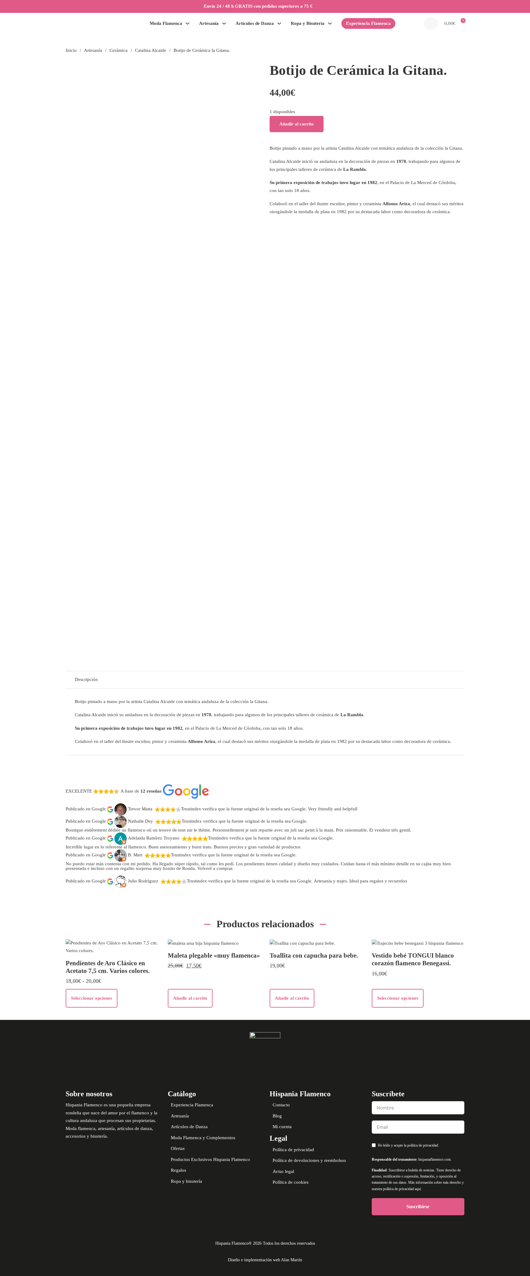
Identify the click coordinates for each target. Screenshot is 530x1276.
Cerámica (118, 50)
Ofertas (178, 1148)
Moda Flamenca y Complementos (203, 1137)
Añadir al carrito (296, 123)
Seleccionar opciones (91, 998)
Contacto (281, 1104)
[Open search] (431, 23)
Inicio (71, 50)
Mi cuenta (282, 1126)
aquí (418, 1189)
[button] (453, 23)
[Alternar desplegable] (187, 23)
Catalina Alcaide (150, 50)
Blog (277, 1115)
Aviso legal (283, 1171)
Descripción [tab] (86, 679)
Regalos (178, 1170)
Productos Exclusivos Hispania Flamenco (210, 1159)
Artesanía (209, 23)
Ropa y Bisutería (308, 23)
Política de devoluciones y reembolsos (309, 1160)
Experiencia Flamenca (368, 23)
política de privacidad (422, 1145)
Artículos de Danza (255, 23)
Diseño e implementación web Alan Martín (265, 1260)
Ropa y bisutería (186, 1181)
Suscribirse (417, 1206)
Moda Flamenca (166, 23)
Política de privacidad (293, 1149)
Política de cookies (291, 1182)
